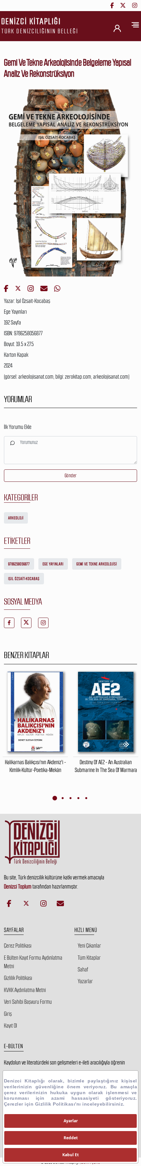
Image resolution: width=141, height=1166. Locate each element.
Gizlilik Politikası (18, 978)
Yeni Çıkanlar (89, 945)
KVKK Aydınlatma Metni (25, 990)
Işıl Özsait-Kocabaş (24, 578)
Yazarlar (85, 981)
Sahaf (83, 969)
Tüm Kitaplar (89, 957)
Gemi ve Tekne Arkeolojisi (96, 564)
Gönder (71, 475)
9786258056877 (19, 564)
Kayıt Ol (10, 1025)
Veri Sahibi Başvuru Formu (28, 1002)
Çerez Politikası (17, 945)
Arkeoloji (16, 518)
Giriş (8, 1014)
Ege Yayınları (53, 564)
